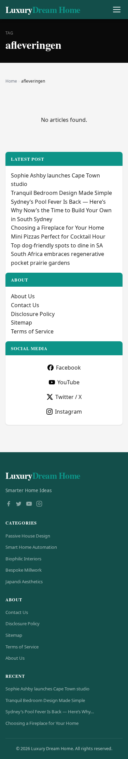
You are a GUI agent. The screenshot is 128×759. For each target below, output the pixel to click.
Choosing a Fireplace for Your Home (57, 227)
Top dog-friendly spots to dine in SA (57, 245)
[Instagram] (39, 504)
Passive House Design (27, 536)
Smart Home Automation (31, 547)
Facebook (68, 367)
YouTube (68, 382)
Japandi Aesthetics (24, 581)
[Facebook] (8, 504)
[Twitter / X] (19, 504)
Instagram (68, 411)
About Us (23, 296)
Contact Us (25, 305)
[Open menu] (117, 10)
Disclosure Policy (33, 314)
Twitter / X (68, 397)
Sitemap (21, 322)
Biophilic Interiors (23, 559)
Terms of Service (32, 331)
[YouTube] (29, 504)
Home (11, 81)
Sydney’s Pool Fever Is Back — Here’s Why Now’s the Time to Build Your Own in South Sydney (61, 210)
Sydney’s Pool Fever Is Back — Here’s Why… (49, 711)
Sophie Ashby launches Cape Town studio (47, 689)
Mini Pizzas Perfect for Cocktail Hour (58, 236)
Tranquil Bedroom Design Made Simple (61, 193)
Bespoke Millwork (23, 570)
